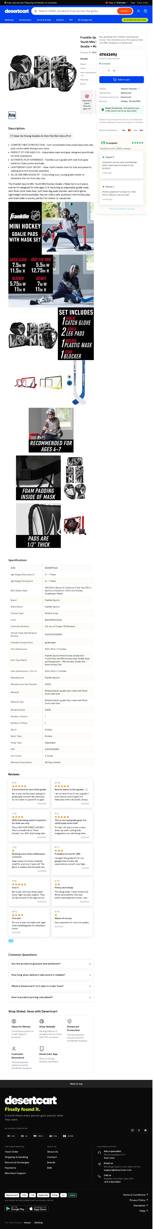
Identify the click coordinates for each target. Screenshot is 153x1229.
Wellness (9, 20)
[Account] (138, 11)
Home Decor (25, 20)
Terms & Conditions (135, 1194)
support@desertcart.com (118, 1170)
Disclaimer (141, 1205)
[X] (139, 1130)
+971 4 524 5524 (112, 1182)
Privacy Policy (139, 1200)
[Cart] (145, 11)
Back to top (76, 1083)
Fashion (60, 20)
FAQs (144, 1210)
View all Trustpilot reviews (122, 208)
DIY (71, 20)
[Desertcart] (17, 11)
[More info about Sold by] (138, 88)
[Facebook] (145, 1130)
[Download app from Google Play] (15, 1209)
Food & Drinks (44, 20)
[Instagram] (132, 1130)
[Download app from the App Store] (37, 1209)
